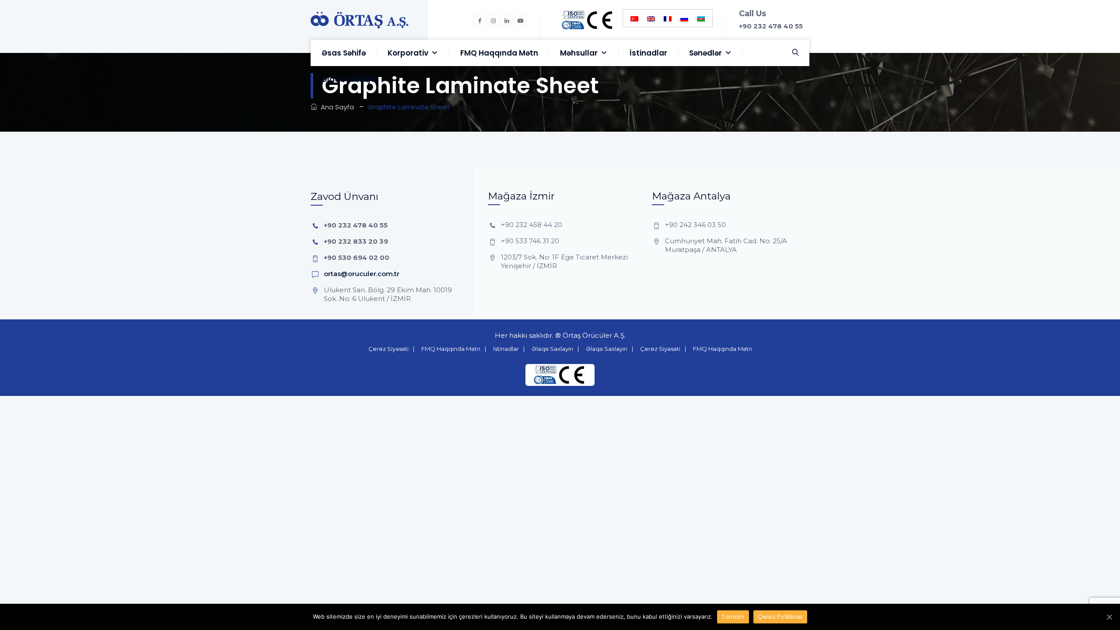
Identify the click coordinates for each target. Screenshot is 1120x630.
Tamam (732, 616)
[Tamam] (1109, 616)
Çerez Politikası (780, 616)
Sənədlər (705, 53)
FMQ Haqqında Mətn (499, 53)
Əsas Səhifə (344, 53)
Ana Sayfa (335, 107)
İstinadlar (648, 53)
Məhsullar (579, 53)
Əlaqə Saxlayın (350, 79)
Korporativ (408, 53)
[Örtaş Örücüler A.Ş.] (359, 20)
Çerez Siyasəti (388, 348)
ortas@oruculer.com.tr (361, 274)
